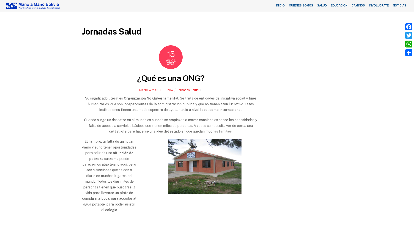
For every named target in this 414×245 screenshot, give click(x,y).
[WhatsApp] (409, 44)
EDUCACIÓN (339, 5)
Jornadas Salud (188, 90)
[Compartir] (409, 52)
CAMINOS (358, 5)
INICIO (280, 5)
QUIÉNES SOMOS (301, 5)
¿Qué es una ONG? (170, 78)
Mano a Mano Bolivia (156, 90)
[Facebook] (409, 26)
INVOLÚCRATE (379, 5)
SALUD (322, 5)
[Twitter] (409, 35)
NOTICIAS (399, 5)
